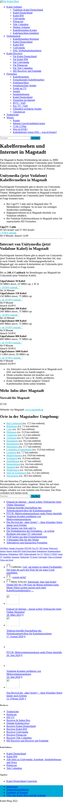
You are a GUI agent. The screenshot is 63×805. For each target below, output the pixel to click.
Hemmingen (12, 443)
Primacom (18, 21)
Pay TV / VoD (20, 106)
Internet (9, 551)
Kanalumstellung (54, 551)
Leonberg (11, 452)
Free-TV (35, 548)
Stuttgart (10, 467)
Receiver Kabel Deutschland (21, 726)
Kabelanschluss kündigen (26, 33)
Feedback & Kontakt (17, 792)
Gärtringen (11, 435)
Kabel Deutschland (22, 12)
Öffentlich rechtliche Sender (27, 108)
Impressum (12, 786)
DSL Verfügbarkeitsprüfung (27, 50)
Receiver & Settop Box (18, 720)
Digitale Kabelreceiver (17, 723)
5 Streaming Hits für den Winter (22, 539)
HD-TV (10, 717)
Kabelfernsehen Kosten (25, 30)
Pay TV (40, 554)
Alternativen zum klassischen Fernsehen (26, 542)
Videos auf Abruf (6, 560)
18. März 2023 (13, 614)
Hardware (11, 714)
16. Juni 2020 (13, 677)
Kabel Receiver (14, 53)
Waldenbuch (12, 470)
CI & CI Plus (19, 126)
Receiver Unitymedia (17, 732)
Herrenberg (12, 446)
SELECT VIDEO (50, 554)
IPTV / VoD (19, 103)
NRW (21, 554)
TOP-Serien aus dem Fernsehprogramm (26, 536)
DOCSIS (28, 548)
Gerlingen (11, 438)
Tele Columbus (20, 24)
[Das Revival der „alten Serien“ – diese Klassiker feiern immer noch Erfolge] (12, 687)
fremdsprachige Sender (24, 85)
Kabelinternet (42, 551)
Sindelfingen (12, 461)
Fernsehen (11, 73)
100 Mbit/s (4, 548)
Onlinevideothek (30, 554)
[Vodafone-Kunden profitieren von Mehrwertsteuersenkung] (12, 665)
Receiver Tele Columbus (19, 737)
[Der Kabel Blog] (9, 1)
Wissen (10, 117)
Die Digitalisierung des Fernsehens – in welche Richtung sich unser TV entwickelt (30, 532)
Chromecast (19, 111)
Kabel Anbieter (14, 7)
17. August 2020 (14, 636)
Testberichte (12, 114)
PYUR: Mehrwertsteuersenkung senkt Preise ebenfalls (34, 513)
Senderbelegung (21, 94)
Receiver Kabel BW (16, 729)
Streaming (15, 557)
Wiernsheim (12, 475)
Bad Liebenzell (14, 423)
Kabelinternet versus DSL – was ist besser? (35, 132)
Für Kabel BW (20, 59)
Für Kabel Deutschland (25, 56)
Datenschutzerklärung (17, 789)
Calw (9, 429)
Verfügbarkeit (13, 36)
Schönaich (11, 458)
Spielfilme (7, 557)
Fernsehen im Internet (24, 100)
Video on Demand (55, 557)
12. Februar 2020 (15, 698)
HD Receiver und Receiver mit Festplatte (27, 740)
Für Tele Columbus (23, 68)
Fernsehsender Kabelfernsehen (28, 79)
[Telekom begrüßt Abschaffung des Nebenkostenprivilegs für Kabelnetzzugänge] (12, 625)
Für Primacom (20, 65)
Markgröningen (14, 455)
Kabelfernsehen (21, 76)
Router (16, 120)
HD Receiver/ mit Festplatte (27, 71)
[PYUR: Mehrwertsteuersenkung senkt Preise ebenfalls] (12, 646)
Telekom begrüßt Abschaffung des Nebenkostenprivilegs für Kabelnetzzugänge (29, 509)
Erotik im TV (20, 88)
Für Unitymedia (21, 62)
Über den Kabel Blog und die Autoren (26, 795)
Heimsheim (12, 440)
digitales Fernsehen (16, 548)
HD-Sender (43, 548)
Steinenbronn (13, 464)
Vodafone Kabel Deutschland (28, 9)
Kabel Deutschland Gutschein (21, 781)
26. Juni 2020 (13, 655)
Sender (16, 91)
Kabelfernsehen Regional (26, 39)
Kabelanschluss (21, 82)
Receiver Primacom (16, 734)
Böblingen (11, 426)
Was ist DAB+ (20, 129)
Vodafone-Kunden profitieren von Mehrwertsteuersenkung (23, 518)
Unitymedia (19, 18)
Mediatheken (13, 554)
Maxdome (4, 554)
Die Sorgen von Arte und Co (21, 528)
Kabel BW (18, 15)
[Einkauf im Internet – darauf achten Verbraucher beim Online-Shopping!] (12, 603)
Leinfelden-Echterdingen (19, 449)
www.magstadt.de (34, 409)
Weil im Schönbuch (16, 473)
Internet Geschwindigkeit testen (29, 123)
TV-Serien (34, 557)
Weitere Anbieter (21, 27)
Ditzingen (11, 432)
